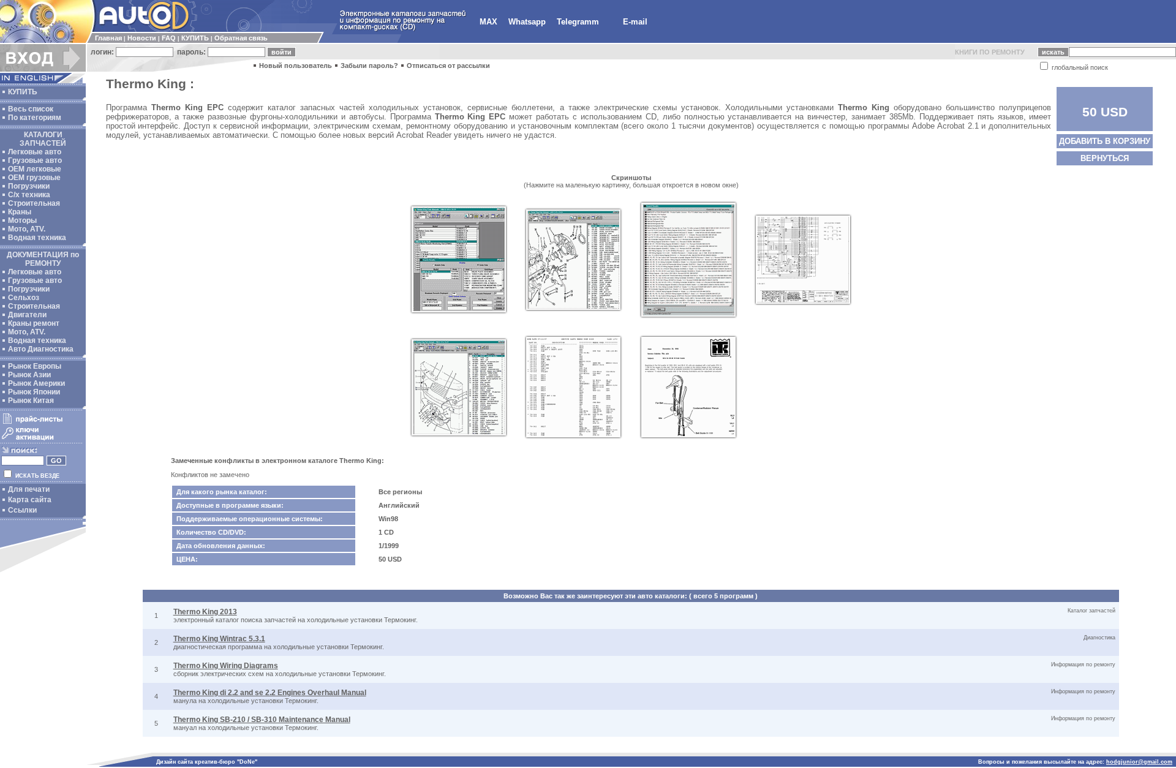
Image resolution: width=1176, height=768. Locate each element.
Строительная (34, 203)
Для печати (29, 489)
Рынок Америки (36, 383)
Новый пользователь (295, 65)
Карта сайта (29, 499)
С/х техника (29, 194)
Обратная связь (241, 38)
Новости (141, 38)
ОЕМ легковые (34, 169)
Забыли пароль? (369, 65)
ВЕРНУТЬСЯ (1104, 158)
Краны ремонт (33, 323)
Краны (19, 212)
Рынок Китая (31, 400)
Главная (108, 38)
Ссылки (22, 510)
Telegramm (578, 21)
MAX (488, 21)
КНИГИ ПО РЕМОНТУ (990, 52)
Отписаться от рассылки (448, 65)
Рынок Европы (34, 366)
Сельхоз (23, 297)
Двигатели (27, 315)
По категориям (34, 117)
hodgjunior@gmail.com (1139, 762)
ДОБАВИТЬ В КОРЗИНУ (1104, 141)
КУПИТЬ (195, 38)
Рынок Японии (34, 392)
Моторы (22, 220)
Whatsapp (527, 21)
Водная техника (37, 237)
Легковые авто (34, 152)
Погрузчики (29, 186)
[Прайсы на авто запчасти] (41, 423)
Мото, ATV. (26, 229)
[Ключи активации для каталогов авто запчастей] (41, 439)
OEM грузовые (34, 177)
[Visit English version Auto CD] (43, 81)
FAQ (169, 38)
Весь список (30, 109)
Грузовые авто (35, 160)
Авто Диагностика (41, 349)
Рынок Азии (29, 375)
